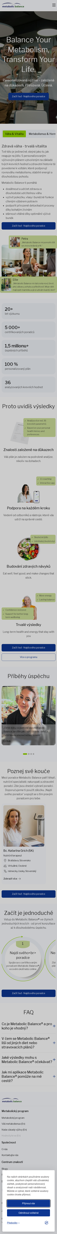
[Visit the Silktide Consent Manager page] (46, 1222)
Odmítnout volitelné (29, 1212)
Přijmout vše (28, 1203)
